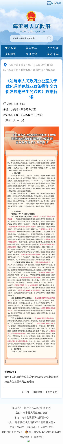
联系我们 (38, 437)
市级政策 (50, 69)
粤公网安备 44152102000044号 (45, 432)
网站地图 (25, 437)
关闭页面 (52, 392)
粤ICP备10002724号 (12, 432)
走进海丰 (53, 54)
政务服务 (10, 54)
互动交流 (31, 54)
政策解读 (38, 69)
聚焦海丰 (31, 48)
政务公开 (53, 48)
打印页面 (38, 392)
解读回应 (26, 69)
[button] (50, 38)
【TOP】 (25, 392)
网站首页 (10, 48)
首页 (23, 65)
